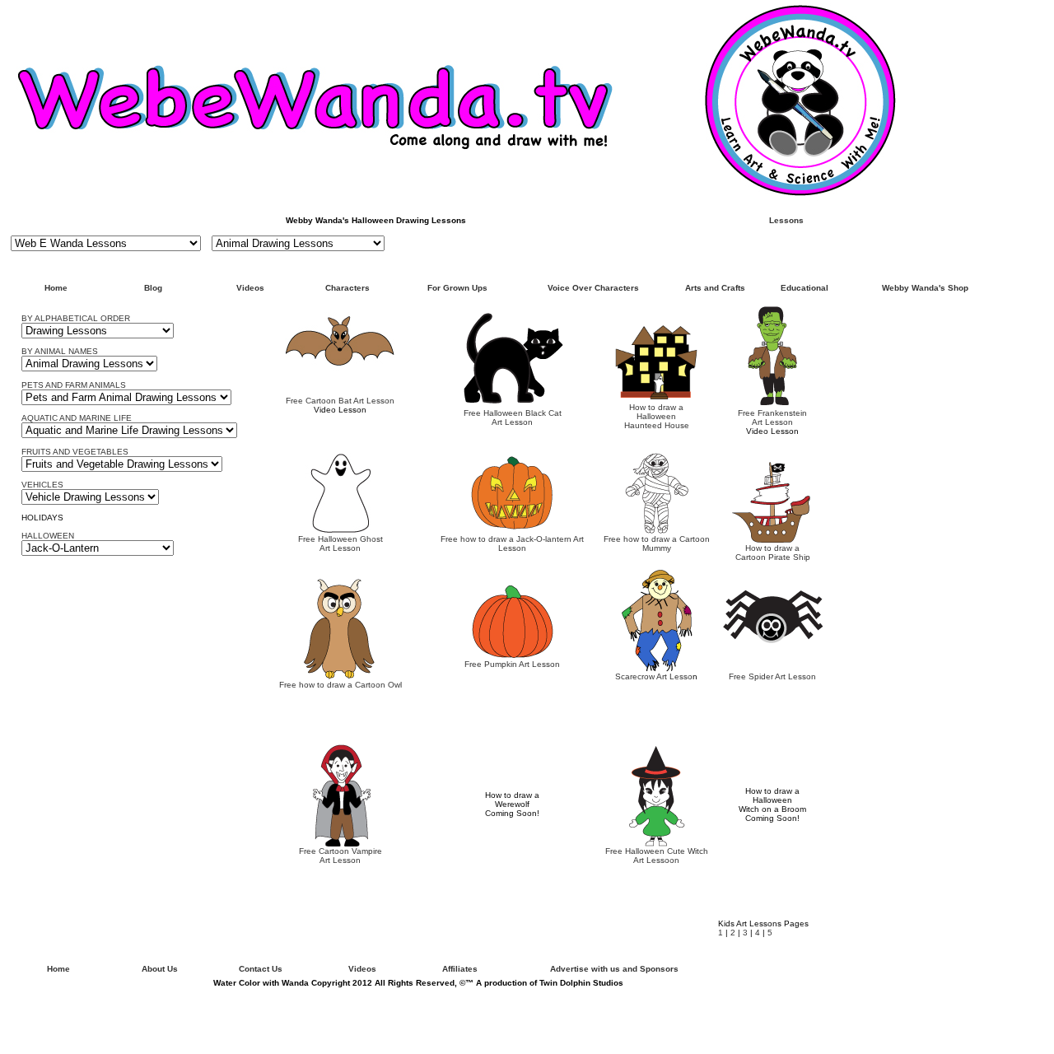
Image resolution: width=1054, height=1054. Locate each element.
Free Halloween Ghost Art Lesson (340, 543)
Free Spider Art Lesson (772, 676)
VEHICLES (42, 484)
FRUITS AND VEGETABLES (74, 451)
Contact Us (260, 968)
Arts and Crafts (715, 287)
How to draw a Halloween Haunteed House (656, 416)
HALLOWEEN (47, 535)
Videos (250, 287)
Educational (804, 287)
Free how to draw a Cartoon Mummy (657, 543)
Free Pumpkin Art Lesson (512, 664)
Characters (347, 287)
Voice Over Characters (593, 287)
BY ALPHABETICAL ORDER (75, 318)
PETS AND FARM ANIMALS (73, 384)
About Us (160, 968)
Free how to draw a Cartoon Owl (340, 684)
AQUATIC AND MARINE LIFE (76, 417)
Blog (153, 287)
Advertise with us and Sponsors (614, 968)
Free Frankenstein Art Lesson (772, 417)
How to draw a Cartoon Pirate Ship (772, 552)
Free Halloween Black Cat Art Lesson (513, 417)
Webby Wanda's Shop (925, 287)
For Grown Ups (457, 287)
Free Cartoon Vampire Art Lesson (340, 855)
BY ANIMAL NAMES (59, 351)
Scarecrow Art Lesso (654, 676)
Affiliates (460, 968)
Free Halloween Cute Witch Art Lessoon (656, 855)
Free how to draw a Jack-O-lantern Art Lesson (512, 543)
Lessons (786, 220)
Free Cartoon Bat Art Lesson (340, 400)
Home (56, 287)
